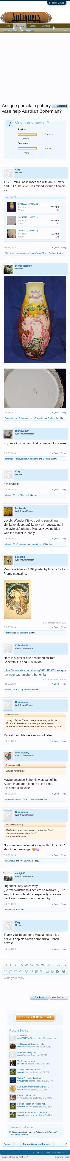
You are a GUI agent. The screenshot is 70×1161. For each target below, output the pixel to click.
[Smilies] (26, 971)
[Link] (37, 965)
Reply (63, 247)
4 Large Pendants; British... (29, 1070)
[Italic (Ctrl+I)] (10, 965)
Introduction (22, 1035)
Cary (17, 169)
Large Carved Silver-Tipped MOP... (33, 1112)
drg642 (20, 1055)
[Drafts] (63, 971)
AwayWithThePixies (26, 1038)
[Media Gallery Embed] (57, 971)
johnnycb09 (22, 430)
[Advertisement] (35, 67)
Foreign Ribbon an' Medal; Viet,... (32, 1104)
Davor (20, 1089)
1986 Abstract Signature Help (30, 1044)
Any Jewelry (25, 689)
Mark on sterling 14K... (27, 1052)
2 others (52, 253)
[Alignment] (49, 965)
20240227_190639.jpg (28, 217)
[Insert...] (41, 971)
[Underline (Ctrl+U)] (15, 965)
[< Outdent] (15, 971)
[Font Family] (31, 965)
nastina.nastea (22, 253)
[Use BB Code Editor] (65, 965)
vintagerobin (22, 1081)
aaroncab (9, 459)
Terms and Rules (61, 1157)
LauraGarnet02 (37, 253)
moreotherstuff (23, 265)
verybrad (21, 1098)
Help (48, 1152)
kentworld (21, 508)
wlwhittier (21, 1072)
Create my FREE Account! (35, 1017)
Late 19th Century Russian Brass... (33, 1087)
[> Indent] (20, 971)
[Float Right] (52, 971)
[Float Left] (47, 971)
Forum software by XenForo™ (15, 1157)
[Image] (31, 971)
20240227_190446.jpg (28, 204)
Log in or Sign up (56, 3)
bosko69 (20, 557)
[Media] (36, 971)
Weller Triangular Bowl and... (30, 1078)
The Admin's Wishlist (18, 1135)
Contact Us (38, 1152)
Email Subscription (60, 1152)
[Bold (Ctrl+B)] (5, 965)
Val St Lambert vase (26, 1061)
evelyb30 (20, 873)
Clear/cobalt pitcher (26, 1095)
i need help (22, 1064)
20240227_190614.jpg (28, 230)
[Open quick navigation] (66, 1144)
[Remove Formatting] (58, 965)
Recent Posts (27, 31)
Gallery (32, 26)
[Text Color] (21, 965)
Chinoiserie (10, 253)
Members (46, 26)
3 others (51, 418)
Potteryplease (11, 418)
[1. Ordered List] (10, 971)
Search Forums (10, 31)
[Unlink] (42, 965)
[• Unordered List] (5, 971)
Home (7, 26)
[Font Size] (26, 965)
